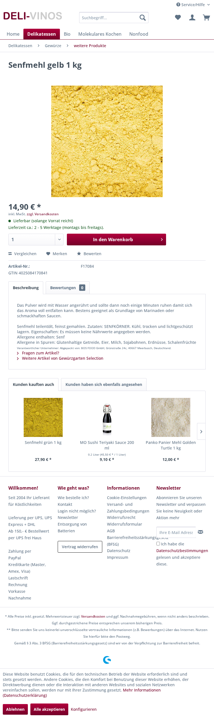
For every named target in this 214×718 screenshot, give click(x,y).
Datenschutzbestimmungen (182, 550)
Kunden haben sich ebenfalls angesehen (103, 384)
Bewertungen (66, 287)
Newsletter (68, 517)
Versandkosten (93, 616)
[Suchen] (143, 17)
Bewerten (91, 253)
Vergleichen (25, 253)
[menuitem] (114, 17)
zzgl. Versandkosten (43, 214)
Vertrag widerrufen (80, 546)
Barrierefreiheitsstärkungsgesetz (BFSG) (130, 541)
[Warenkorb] (205, 17)
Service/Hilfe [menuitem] (193, 4)
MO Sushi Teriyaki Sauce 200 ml (107, 445)
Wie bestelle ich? (73, 497)
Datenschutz (118, 550)
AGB (111, 530)
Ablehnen (15, 709)
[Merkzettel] (177, 17)
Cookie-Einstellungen (127, 497)
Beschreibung (26, 287)
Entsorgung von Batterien (72, 527)
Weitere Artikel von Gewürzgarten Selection (62, 358)
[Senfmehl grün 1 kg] (43, 417)
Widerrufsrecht (121, 517)
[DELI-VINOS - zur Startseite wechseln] (32, 19)
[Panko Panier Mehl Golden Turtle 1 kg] (170, 417)
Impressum (117, 557)
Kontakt (65, 504)
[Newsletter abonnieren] (200, 532)
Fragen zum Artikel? (40, 353)
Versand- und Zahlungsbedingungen (128, 508)
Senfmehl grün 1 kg (43, 442)
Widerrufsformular (124, 524)
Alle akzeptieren (49, 709)
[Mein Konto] (191, 17)
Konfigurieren (84, 709)
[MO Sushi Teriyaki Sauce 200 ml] (107, 417)
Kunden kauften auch (33, 384)
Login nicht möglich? (77, 511)
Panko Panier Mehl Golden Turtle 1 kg (171, 445)
